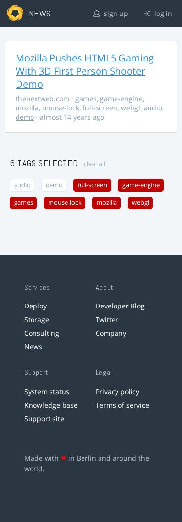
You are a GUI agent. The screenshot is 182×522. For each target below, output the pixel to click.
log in (162, 13)
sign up (115, 13)
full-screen (100, 107)
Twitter (107, 319)
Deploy (35, 305)
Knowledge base (51, 405)
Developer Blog (120, 305)
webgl (130, 107)
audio (153, 107)
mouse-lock (60, 107)
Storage (36, 319)
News (33, 346)
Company (111, 333)
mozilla (27, 107)
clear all (94, 164)
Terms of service (122, 405)
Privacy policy (117, 391)
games (86, 98)
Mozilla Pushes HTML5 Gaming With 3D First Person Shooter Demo (85, 71)
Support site (44, 418)
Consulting (41, 333)
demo (25, 117)
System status (46, 391)
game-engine (121, 98)
